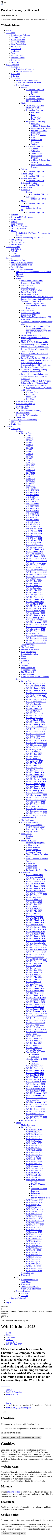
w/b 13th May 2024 (34, 540)
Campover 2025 (27, 285)
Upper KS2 (35, 119)
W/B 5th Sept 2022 (33, 1257)
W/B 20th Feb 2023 (34, 1214)
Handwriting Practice (29, 822)
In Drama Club (37, 1193)
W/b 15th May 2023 (34, 590)
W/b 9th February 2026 (35, 879)
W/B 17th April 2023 (34, 1200)
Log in (8, 1302)
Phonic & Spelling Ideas (35, 843)
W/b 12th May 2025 (34, 911)
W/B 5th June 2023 (34, 1164)
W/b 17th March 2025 (35, 920)
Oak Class (30, 399)
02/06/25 (29, 458)
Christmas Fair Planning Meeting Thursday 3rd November (34, 370)
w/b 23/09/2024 (32, 506)
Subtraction (35, 151)
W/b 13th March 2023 (35, 601)
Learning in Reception (30, 649)
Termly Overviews (28, 818)
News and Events (13, 247)
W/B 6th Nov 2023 (33, 1132)
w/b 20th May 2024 (34, 538)
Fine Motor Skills (28, 672)
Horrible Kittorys (38, 1184)
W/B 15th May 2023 (34, 1209)
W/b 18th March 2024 (35, 549)
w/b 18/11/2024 (32, 499)
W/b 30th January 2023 (35, 611)
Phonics (24, 658)
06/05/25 (29, 440)
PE (22, 210)
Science (24, 169)
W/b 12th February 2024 (36, 997)
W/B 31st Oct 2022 (34, 1239)
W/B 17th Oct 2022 (34, 1271)
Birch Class (30, 394)
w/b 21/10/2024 (32, 515)
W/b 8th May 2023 (33, 592)
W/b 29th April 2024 (34, 545)
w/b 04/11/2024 (32, 517)
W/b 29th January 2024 (35, 1002)
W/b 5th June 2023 (33, 588)
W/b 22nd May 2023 (34, 761)
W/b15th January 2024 (35, 1007)
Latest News (16, 249)
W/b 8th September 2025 (36, 683)
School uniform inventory (31, 410)
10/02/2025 (30, 472)
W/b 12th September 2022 (36, 640)
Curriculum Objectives (35, 89)
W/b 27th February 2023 (36, 606)
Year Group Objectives (35, 105)
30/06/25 (29, 447)
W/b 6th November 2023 (36, 563)
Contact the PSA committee (27, 415)
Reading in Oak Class (29, 1280)
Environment (36, 1195)
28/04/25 (29, 438)
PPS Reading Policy (34, 101)
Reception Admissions (25, 69)
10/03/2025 (30, 479)
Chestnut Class (32, 392)
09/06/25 (29, 449)
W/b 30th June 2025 (34, 900)
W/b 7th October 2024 (35, 956)
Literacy (24, 656)
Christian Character (18, 37)
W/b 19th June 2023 (34, 583)
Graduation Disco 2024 (30, 312)
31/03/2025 (30, 485)
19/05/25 (29, 444)
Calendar (14, 251)
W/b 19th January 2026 (35, 886)
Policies (14, 221)
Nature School (27, 663)
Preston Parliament (18, 1298)
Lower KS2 (36, 117)
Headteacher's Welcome (20, 35)
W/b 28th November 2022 (36, 620)
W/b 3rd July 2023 (33, 579)
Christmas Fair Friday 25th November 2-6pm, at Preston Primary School (36, 382)
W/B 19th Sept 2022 (34, 1261)
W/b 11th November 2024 (36, 950)
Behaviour (15, 76)
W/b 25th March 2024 (35, 988)
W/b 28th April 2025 (34, 916)
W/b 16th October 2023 (35, 736)
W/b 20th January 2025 (35, 936)
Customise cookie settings (30, 1437)
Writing (34, 94)
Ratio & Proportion (38, 135)
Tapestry (24, 665)
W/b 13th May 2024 (34, 708)
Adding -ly (30, 863)
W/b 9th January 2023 (35, 617)
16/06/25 (29, 451)
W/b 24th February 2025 (36, 686)
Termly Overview (28, 645)
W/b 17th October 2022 (35, 1109)
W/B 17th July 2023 (34, 1177)
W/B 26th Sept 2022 (34, 1264)
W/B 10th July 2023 (34, 1175)
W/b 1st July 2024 (33, 968)
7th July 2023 (31, 1034)
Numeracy (25, 661)
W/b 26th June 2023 (34, 581)
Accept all (15, 1437)
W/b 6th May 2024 (33, 711)
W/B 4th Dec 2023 (33, 1141)
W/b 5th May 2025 (33, 913)
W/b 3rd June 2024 (33, 706)
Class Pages (15, 429)
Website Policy (12, 1394)
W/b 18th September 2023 (36, 572)
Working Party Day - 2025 (31, 290)
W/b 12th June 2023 (34, 586)
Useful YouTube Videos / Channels (35, 677)
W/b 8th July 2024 (33, 966)
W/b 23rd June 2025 (34, 902)
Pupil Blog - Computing (35, 1179)
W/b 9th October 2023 (35, 1025)
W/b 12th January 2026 (35, 888)
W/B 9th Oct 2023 (33, 1159)
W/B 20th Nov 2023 (34, 1136)
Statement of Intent (33, 108)
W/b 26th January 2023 (35, 786)
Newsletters (15, 256)
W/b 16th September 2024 (36, 699)
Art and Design (27, 174)
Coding (34, 1182)
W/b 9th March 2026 (34, 875)
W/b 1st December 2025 (35, 890)
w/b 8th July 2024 (33, 524)
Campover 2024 (27, 310)
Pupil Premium (17, 224)
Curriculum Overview (35, 99)
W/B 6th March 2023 (34, 1218)
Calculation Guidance (34, 146)
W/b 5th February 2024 (35, 1000)
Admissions (15, 67)
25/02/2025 (30, 474)
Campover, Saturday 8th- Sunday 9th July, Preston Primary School (35, 366)
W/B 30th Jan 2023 (34, 1234)
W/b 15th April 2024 (34, 718)
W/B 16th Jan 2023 (34, 1230)
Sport (13, 53)
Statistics (34, 144)
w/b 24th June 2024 (34, 529)
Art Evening (26, 390)
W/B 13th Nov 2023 (34, 1134)
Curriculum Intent (33, 96)
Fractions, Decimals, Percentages (39, 131)
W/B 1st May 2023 (33, 1205)
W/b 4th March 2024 (34, 551)
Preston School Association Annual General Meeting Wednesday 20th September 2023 (35, 349)
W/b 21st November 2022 (36, 622)
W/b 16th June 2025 (34, 904)
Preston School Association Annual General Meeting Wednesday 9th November (35, 376)
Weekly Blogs (26, 433)
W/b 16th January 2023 (35, 615)
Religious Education (29, 183)
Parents (9, 258)
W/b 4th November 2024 (36, 695)
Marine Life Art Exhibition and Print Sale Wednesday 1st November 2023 (35, 343)
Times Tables (36, 153)
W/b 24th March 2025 (35, 918)
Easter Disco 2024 (28, 315)
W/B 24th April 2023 (34, 1202)
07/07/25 (29, 456)
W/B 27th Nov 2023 (34, 1139)
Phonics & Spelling (28, 840)
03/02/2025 (30, 476)
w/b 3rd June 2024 (33, 536)
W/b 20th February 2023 (36, 608)
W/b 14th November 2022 (36, 624)
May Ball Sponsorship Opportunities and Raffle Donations (36, 305)
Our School (10, 33)
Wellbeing (15, 51)
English (24, 87)
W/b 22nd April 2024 (34, 547)
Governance (16, 49)
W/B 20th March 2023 (35, 1223)
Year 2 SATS (26, 834)
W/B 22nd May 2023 (34, 1211)
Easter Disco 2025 (28, 292)
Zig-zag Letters (32, 831)
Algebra (34, 137)
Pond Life (35, 1191)
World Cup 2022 (32, 1100)
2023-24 (24, 1293)
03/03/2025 (30, 470)
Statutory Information (19, 242)
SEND (13, 231)
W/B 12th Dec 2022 (34, 1252)
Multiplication (36, 155)
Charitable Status (23, 406)
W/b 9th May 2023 (33, 1050)
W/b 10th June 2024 (34, 975)
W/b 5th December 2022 (36, 1095)
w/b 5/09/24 (31, 488)
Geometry (35, 142)
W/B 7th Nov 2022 (33, 1241)
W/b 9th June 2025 (33, 906)
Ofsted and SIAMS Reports (22, 217)
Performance (16, 219)
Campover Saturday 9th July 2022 (34, 385)
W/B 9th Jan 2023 (33, 1227)
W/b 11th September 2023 (36, 574)
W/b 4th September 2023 (36, 576)
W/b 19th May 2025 (34, 909)
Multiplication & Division (41, 128)
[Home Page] (2, 5)
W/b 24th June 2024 (34, 704)
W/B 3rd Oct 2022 (33, 1266)
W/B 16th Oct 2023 (34, 1161)
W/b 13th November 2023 (36, 561)
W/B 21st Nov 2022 (34, 1245)
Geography (30, 196)
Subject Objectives (38, 199)
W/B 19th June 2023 (34, 1168)
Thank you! (20, 417)
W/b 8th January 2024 (35, 1009)
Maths (23, 103)
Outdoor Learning (23, 1291)
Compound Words (33, 852)
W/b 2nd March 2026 (34, 877)
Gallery (14, 253)
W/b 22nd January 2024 (35, 554)
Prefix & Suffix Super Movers (38, 870)
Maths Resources (28, 1125)
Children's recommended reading (24, 419)
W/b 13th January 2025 (35, 690)
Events (18, 278)
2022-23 (24, 1296)
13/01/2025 (30, 463)
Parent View (16, 422)
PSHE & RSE (26, 187)
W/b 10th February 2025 (36, 929)
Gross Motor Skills (28, 670)
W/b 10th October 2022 (35, 631)
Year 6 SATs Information (31, 1289)
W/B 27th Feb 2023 (34, 1216)
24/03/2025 (30, 483)
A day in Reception (28, 652)
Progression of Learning (35, 121)
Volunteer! (20, 276)
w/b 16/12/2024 (32, 490)
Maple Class (31, 397)
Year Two (35, 1057)
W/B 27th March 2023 (35, 1225)
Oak (17, 1277)
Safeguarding (16, 240)
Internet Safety (17, 244)
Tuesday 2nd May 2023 (35, 1052)
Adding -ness (31, 868)
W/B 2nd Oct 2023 (33, 1157)
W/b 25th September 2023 (36, 570)
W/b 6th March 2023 (34, 604)
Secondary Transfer (18, 228)
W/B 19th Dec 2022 (34, 1255)
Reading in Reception (29, 654)
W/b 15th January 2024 (35, 556)
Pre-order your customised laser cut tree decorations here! (38, 327)
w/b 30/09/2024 (32, 508)
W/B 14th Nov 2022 (34, 1243)
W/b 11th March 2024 (35, 993)
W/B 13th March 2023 (35, 1220)
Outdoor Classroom (39, 1189)
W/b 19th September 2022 (36, 638)
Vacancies (15, 62)
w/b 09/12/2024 (32, 492)
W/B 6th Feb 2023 (33, 1236)
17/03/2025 (30, 481)
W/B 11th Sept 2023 (34, 1150)
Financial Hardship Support (22, 262)
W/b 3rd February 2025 (35, 931)
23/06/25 (29, 454)
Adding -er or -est (33, 847)
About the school (18, 42)
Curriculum (15, 78)
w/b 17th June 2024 (34, 531)
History (29, 192)
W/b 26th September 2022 (36, 636)
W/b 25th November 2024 (36, 945)
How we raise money (24, 401)
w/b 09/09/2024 (32, 520)
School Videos (17, 55)
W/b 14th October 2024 (35, 954)
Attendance (15, 74)
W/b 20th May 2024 (34, 977)
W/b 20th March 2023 (35, 599)
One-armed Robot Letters (36, 829)
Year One (35, 1054)
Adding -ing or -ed (33, 850)
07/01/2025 (30, 460)
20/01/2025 (30, 465)
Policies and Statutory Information (29, 237)
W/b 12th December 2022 (36, 1093)
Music (23, 201)
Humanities (25, 190)
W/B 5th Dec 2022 (33, 1250)
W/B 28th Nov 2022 (34, 1248)
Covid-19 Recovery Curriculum (28, 83)
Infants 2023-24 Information (27, 80)
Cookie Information (14, 1392)
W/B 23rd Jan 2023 (34, 1232)
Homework (25, 872)
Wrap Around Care (18, 44)
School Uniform (17, 267)
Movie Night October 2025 (32, 281)
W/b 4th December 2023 (36, 1011)
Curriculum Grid (27, 1273)
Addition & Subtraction (40, 126)
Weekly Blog (26, 1127)
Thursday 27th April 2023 (36, 1059)
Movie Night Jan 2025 (30, 294)
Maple (18, 1123)
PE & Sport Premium (19, 226)
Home (8, 30)
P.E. (32, 1186)
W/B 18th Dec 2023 (34, 1145)
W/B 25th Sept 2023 (34, 1154)
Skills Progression (28, 667)
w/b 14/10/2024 (32, 513)
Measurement (36, 140)
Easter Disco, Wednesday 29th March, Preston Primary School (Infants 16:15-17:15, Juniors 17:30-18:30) (36, 360)
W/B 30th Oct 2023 (34, 1129)
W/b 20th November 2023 (36, 558)
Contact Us (15, 60)
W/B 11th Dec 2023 (34, 1143)
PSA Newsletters (23, 413)
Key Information (12, 64)
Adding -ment (31, 865)
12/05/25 (29, 442)
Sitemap (9, 1390)
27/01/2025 (30, 467)
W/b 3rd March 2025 (34, 925)
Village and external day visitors (38, 388)
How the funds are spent (25, 404)
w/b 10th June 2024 (34, 533)
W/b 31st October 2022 (35, 629)
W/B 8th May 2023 (34, 1207)
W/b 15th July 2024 (34, 963)
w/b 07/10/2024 (32, 510)
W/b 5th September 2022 (36, 642)
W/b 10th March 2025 (35, 922)
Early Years (35, 112)
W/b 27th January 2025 (35, 688)
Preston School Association (22, 269)
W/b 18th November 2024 (36, 693)
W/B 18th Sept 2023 (34, 1152)
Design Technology (29, 178)
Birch (18, 679)
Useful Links (16, 424)
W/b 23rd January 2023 (35, 613)
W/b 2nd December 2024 (36, 943)
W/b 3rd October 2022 (35, 633)
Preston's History (17, 58)
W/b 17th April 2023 (34, 597)
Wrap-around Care (18, 260)
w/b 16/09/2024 (32, 504)
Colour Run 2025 (28, 287)
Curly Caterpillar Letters (35, 827)
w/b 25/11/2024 (32, 497)
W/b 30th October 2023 (35, 565)
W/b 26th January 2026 (35, 884)
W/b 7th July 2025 (33, 897)
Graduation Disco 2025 (30, 283)
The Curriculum (27, 647)
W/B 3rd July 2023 (33, 1173)
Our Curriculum (22, 85)
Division (34, 158)
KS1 (33, 115)
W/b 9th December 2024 (36, 941)
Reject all (5, 1437)
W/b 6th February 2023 (35, 1084)
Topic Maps (26, 1282)
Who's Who (15, 46)
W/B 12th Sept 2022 (34, 1259)
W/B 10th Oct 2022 (34, 1268)
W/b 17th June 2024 (34, 972)
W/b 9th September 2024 (36, 702)
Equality (14, 215)
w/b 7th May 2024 (33, 542)
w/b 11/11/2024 (32, 501)
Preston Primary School (40, 1198)
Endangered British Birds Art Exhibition (37, 297)
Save (23, 1534)
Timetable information (30, 1286)
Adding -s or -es (32, 845)
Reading (34, 92)
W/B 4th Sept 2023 (33, 1148)
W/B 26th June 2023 (34, 1170)
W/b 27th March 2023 (35, 1070)
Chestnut (19, 431)
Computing (25, 206)
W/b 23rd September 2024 (36, 959)
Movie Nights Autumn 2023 (32, 335)
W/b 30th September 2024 (36, 697)
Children (9, 426)
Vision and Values (18, 39)
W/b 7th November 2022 (36, 627)
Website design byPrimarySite (18, 1407)
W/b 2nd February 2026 (35, 881)
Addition (34, 149)
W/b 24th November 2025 (36, 893)
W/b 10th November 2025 (36, 895)
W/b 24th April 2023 (34, 595)
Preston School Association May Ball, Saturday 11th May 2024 (36, 300)
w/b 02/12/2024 (32, 495)
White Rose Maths (28, 1120)
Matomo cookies (13, 1492)
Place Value (35, 124)
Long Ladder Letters (34, 824)
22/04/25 (29, 435)
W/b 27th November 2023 (36, 1013)
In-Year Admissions (24, 71)
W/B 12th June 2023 (34, 1166)
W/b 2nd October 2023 (35, 567)
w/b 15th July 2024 (33, 522)
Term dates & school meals (21, 265)
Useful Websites (27, 674)
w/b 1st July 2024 (33, 526)
